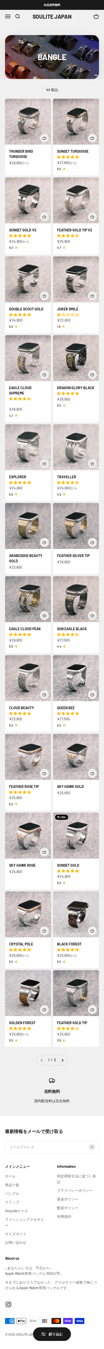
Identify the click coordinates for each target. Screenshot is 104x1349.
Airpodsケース (16, 1211)
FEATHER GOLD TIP (72, 1023)
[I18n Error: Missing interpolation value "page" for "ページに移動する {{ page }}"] (62, 1060)
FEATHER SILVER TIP (73, 555)
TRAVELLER (66, 477)
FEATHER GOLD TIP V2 (74, 230)
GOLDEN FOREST (22, 1023)
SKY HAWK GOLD (70, 786)
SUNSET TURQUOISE (73, 151)
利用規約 (64, 1216)
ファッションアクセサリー (24, 1222)
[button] (68, 157)
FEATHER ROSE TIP (24, 786)
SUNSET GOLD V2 (22, 230)
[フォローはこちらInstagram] (8, 1304)
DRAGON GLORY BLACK (75, 388)
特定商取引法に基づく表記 (76, 1179)
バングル (12, 1193)
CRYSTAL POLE (21, 944)
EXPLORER (17, 477)
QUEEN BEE (66, 708)
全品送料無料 (52, 4)
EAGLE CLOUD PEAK (25, 629)
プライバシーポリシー (74, 1190)
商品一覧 (12, 1185)
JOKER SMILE (67, 309)
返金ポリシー (67, 1199)
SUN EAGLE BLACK (72, 629)
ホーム (10, 1176)
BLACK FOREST (69, 944)
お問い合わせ (15, 1242)
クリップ (12, 1202)
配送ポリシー (67, 1208)
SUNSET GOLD (68, 865)
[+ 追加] (44, 138)
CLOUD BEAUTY (21, 708)
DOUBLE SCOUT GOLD (26, 309)
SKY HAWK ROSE (22, 865)
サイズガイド (15, 1234)
